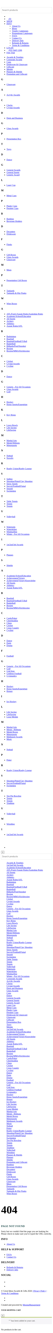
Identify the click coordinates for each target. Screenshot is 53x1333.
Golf (8, 392)
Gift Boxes (11, 255)
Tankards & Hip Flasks (16, 293)
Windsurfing (12, 532)
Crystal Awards (13, 108)
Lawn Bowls (12, 425)
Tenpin (10, 506)
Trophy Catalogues (20, 31)
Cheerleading (12, 621)
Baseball (10, 339)
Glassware (11, 84)
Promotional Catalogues (22, 33)
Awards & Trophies (15, 57)
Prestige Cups (12, 208)
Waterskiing (12, 529)
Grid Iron (11, 671)
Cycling (10, 366)
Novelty (10, 458)
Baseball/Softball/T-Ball (17, 341)
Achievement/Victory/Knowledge (21, 580)
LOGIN (10, 48)
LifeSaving (11, 430)
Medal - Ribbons (14, 729)
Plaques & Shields (14, 72)
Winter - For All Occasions (18, 534)
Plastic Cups (12, 206)
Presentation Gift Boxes (17, 280)
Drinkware (11, 234)
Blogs (14, 28)
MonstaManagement (31, 1305)
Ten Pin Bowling (14, 796)
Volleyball (11, 516)
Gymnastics (12, 676)
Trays (9, 149)
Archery (10, 321)
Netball (10, 456)
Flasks (9, 244)
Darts (9, 643)
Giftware (10, 67)
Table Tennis (12, 501)
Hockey (10, 402)
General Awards (13, 170)
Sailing (10, 479)
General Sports (13, 172)
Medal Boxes (12, 732)
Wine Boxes (12, 303)
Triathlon (10, 803)
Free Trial (11, 53)
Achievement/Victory (16, 578)
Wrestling (11, 824)
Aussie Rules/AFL (15, 326)
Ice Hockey (11, 701)
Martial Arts (12, 440)
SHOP (9, 21)
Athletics (10, 323)
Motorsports (12, 445)
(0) (9, 19)
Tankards (10, 291)
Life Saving (12, 428)
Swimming (11, 491)
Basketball (11, 344)
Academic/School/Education (19, 316)
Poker (9, 760)
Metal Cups (11, 195)
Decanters (11, 231)
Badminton (11, 336)
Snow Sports (12, 484)
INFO (9, 24)
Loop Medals (12, 717)
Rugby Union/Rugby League (19, 468)
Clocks (10, 105)
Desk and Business (15, 118)
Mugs (9, 270)
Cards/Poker (12, 618)
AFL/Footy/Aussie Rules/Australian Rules (25, 314)
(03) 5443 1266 (15, 50)
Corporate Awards (14, 59)
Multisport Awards (14, 737)
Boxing (10, 348)
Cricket (10, 361)
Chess (9, 623)
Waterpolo (11, 527)
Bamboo (10, 219)
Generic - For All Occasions (19, 387)
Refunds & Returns (20, 43)
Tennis (9, 504)
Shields (10, 565)
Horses (10, 691)
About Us (16, 26)
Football (10, 656)
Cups (9, 62)
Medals (10, 69)
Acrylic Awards (13, 95)
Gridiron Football (14, 673)
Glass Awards (12, 128)
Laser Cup (11, 185)
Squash (10, 488)
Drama (9, 645)
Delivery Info (18, 40)
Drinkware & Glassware (17, 64)
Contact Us (17, 38)
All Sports (11, 319)
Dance (9, 160)
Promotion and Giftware (17, 74)
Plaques (10, 555)
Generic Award (13, 175)
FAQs (14, 36)
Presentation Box (14, 139)
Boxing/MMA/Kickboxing (18, 351)
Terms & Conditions (20, 45)
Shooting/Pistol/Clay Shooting (19, 481)
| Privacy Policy (39, 1291)
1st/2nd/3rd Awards (15, 545)
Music (9, 739)
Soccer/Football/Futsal (16, 486)
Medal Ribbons (13, 443)
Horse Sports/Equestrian (17, 404)
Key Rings (11, 415)
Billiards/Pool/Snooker (16, 346)
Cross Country (13, 628)
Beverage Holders (14, 221)
